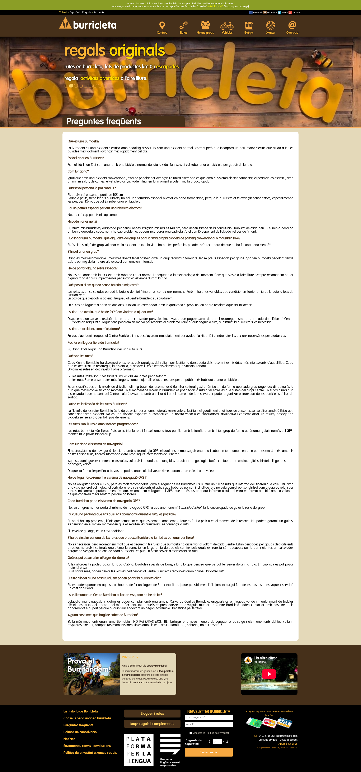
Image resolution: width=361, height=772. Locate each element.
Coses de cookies (288, 740)
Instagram (272, 12)
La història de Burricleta (81, 711)
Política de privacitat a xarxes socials (90, 752)
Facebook (257, 12)
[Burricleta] (87, 22)
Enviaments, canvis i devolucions (87, 746)
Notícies (69, 739)
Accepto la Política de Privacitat (211, 732)
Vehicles (227, 32)
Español (75, 12)
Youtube (296, 12)
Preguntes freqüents (78, 725)
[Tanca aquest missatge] (236, 6)
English (86, 12)
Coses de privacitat (268, 740)
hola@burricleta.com (286, 736)
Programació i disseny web (271, 748)
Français (99, 12)
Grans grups (205, 32)
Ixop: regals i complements (152, 724)
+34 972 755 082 (266, 736)
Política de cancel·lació (80, 732)
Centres (162, 32)
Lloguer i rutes (152, 714)
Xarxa (270, 32)
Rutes (183, 32)
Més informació (215, 6)
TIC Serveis (291, 748)
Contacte (292, 32)
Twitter (284, 12)
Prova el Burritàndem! (89, 665)
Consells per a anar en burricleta (87, 718)
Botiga (248, 32)
